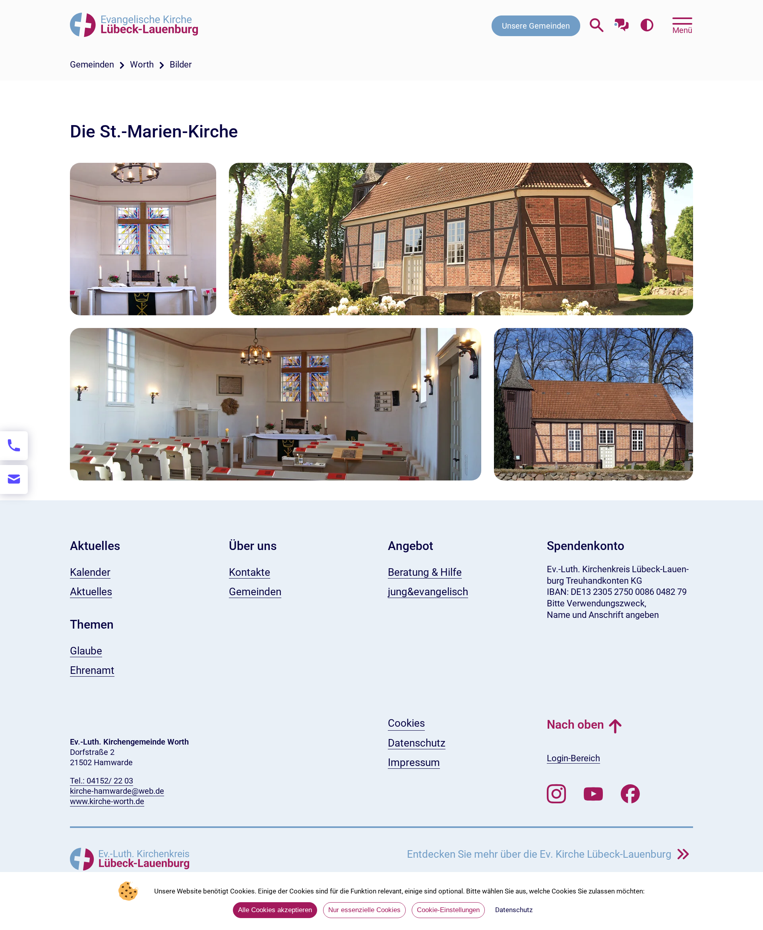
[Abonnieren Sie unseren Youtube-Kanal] (593, 794)
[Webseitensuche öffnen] (596, 25)
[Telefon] (14, 445)
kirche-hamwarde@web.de (117, 791)
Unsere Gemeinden (536, 26)
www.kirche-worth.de (107, 801)
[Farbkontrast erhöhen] (646, 25)
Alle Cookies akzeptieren (275, 910)
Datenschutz (514, 910)
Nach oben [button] (575, 724)
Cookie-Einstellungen (448, 910)
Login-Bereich (573, 758)
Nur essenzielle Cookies (364, 910)
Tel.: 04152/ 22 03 (101, 780)
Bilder (181, 64)
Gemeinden (92, 64)
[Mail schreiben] (14, 479)
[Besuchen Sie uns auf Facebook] (630, 794)
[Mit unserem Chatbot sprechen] (621, 22)
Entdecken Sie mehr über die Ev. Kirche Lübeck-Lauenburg (540, 854)
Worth (142, 64)
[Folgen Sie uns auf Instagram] (556, 794)
